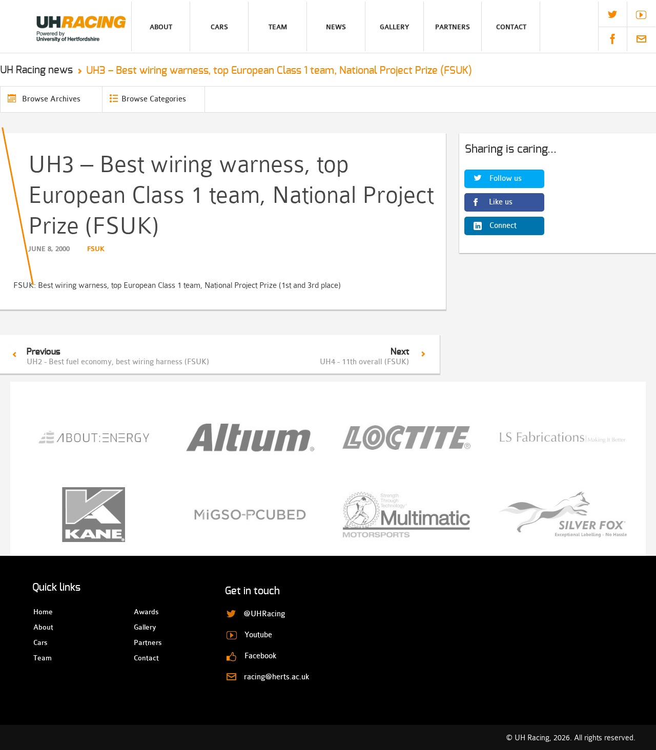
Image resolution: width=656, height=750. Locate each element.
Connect (503, 225)
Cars (219, 27)
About (161, 27)
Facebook (612, 39)
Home (42, 612)
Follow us (505, 178)
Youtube (641, 15)
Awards (143, 612)
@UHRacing (612, 14)
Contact (511, 27)
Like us (500, 202)
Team (278, 27)
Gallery (394, 27)
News (336, 27)
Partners (452, 27)
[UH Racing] (65, 26)
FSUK (96, 249)
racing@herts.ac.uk (641, 39)
